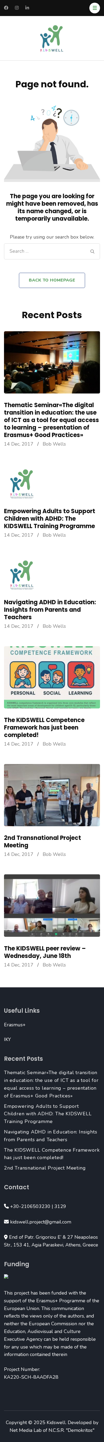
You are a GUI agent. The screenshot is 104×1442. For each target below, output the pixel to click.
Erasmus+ (15, 1025)
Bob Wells (54, 444)
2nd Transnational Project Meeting (42, 841)
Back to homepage (52, 280)
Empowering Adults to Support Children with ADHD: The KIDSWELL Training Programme (49, 518)
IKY (7, 1039)
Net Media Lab (26, 1430)
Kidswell (56, 1422)
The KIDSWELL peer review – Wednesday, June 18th (45, 952)
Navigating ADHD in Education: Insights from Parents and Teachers (50, 609)
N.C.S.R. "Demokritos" (71, 1430)
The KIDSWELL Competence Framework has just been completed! (44, 727)
